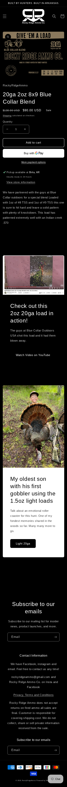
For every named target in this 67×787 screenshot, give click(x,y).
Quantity (7, 121)
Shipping (7, 115)
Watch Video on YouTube (33, 355)
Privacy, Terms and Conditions (33, 694)
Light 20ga (23, 543)
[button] (5, 16)
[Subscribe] (55, 637)
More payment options (33, 162)
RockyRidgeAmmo (29, 780)
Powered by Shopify (43, 780)
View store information (21, 182)
